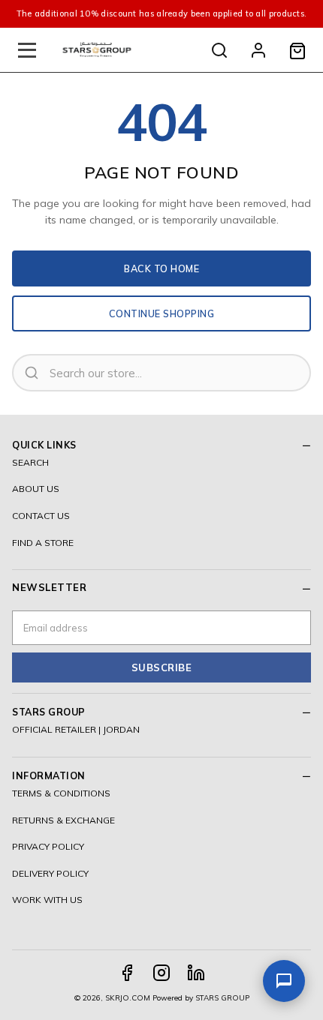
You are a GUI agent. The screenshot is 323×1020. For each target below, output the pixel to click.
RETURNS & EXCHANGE (63, 820)
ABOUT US (35, 488)
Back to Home (161, 268)
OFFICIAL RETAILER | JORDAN (76, 729)
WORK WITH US (47, 899)
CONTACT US (41, 515)
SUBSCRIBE (161, 668)
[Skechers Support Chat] (284, 981)
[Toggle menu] (27, 50)
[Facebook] (127, 973)
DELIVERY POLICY (50, 873)
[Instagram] (161, 973)
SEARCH (30, 462)
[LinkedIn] (196, 973)
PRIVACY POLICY (48, 846)
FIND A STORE (43, 542)
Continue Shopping (162, 314)
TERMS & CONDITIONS (61, 793)
